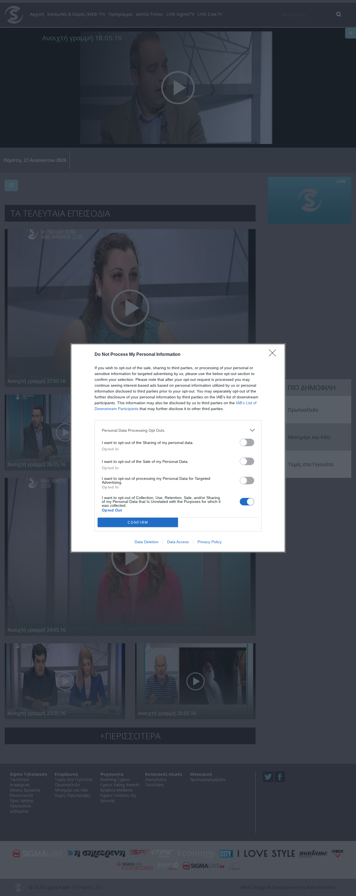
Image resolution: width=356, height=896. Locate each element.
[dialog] (178, 448)
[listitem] (178, 430)
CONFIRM (138, 522)
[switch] (247, 442)
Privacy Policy (209, 542)
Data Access (178, 542)
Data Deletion (147, 542)
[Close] (274, 354)
